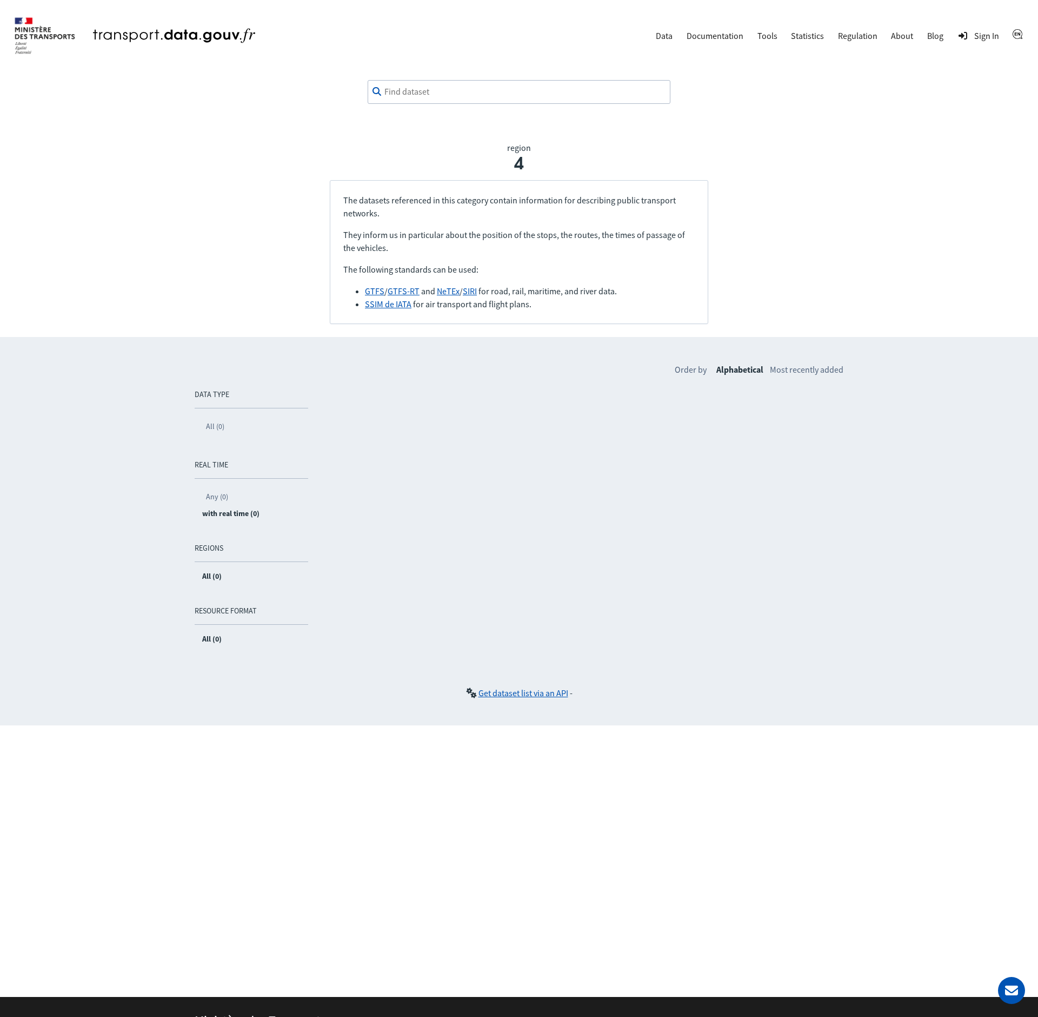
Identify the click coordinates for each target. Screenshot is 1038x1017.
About (902, 35)
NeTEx (448, 291)
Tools (767, 35)
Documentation (715, 35)
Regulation (857, 35)
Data (664, 35)
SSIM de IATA (388, 304)
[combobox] (519, 92)
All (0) (215, 426)
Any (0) (217, 496)
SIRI (470, 291)
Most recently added (806, 369)
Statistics (807, 35)
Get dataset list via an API (523, 693)
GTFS (374, 291)
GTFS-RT (404, 291)
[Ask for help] (1011, 990)
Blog (935, 35)
